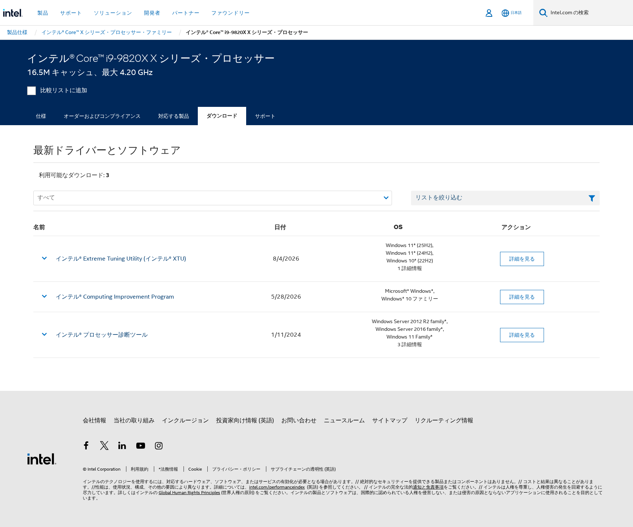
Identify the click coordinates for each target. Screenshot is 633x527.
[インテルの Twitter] (104, 446)
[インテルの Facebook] (86, 446)
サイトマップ (389, 420)
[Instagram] (158, 446)
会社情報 (94, 420)
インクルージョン (185, 420)
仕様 (41, 116)
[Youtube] (140, 446)
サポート (265, 116)
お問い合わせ (298, 420)
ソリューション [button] (113, 13)
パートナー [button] (186, 13)
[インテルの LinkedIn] (122, 446)
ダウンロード (222, 115)
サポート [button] (71, 13)
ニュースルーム (344, 420)
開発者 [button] (152, 13)
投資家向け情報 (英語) (245, 420)
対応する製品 (173, 116)
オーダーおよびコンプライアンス (102, 116)
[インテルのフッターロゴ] (41, 458)
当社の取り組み (134, 420)
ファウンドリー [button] (230, 13)
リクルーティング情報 (444, 420)
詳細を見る (522, 258)
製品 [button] (42, 13)
